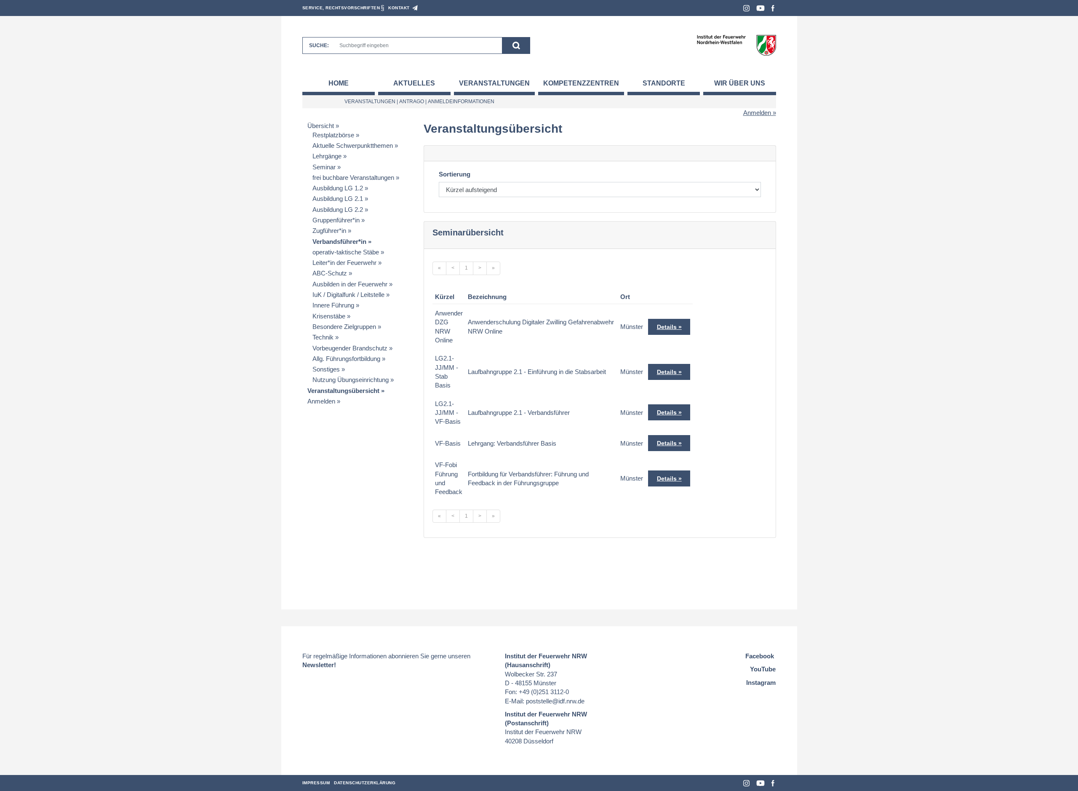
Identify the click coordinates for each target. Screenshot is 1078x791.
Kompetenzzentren (581, 83)
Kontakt (399, 7)
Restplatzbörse (333, 135)
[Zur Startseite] (736, 44)
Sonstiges (326, 369)
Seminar (324, 167)
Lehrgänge (327, 156)
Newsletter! (319, 664)
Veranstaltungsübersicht (343, 390)
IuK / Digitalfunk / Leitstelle (348, 294)
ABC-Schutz (329, 273)
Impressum (316, 782)
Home (338, 83)
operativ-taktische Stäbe (345, 252)
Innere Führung (333, 305)
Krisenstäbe (328, 316)
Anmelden (757, 112)
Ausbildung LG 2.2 (337, 209)
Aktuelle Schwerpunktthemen (352, 145)
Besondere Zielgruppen (344, 326)
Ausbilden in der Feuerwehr (349, 284)
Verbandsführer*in (339, 241)
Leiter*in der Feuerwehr (344, 262)
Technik (323, 337)
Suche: (319, 45)
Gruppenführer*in (336, 220)
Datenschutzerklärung (364, 782)
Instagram (746, 8)
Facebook (773, 8)
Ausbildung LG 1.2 (337, 188)
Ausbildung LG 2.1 (337, 198)
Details (667, 326)
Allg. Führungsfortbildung (346, 358)
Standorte (664, 83)
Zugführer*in (329, 230)
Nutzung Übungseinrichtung (350, 379)
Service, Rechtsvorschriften (341, 7)
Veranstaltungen (494, 83)
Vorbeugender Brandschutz (349, 348)
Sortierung (454, 174)
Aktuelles (414, 83)
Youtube (760, 8)
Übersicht (320, 125)
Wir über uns (739, 83)
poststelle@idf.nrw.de (555, 701)
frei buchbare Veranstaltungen (353, 177)
